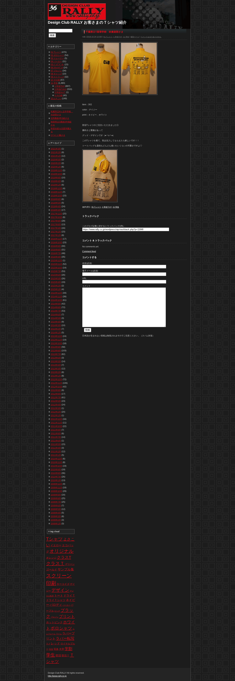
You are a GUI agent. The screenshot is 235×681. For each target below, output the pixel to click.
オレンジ (51, 557)
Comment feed (89, 251)
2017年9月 (56, 221)
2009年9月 (56, 495)
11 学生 (126, 37)
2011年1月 (56, 455)
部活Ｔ (65, 655)
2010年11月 (56, 462)
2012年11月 (56, 383)
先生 (51, 649)
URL (84, 278)
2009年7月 (56, 502)
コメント (86, 286)
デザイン (60, 590)
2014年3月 (56, 325)
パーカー (66, 605)
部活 (58, 655)
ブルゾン (54, 617)
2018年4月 (56, 206)
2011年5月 (56, 444)
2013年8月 (56, 350)
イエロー (55, 545)
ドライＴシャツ (55, 600)
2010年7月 (56, 477)
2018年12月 (56, 188)
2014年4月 (56, 322)
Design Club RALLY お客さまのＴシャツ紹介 (87, 22)
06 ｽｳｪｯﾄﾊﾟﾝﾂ (57, 67)
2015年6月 (56, 275)
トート (58, 595)
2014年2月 (56, 329)
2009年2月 (56, 520)
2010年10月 (56, 466)
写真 (56, 649)
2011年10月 (56, 426)
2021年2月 (56, 152)
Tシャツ (54, 538)
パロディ (56, 605)
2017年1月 (56, 235)
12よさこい (56, 98)
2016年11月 (56, 239)
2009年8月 (56, 498)
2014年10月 (56, 300)
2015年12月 (56, 260)
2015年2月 (56, 286)
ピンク (57, 611)
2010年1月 (56, 480)
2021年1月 (56, 156)
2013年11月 (56, 340)
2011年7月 (56, 437)
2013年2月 (56, 372)
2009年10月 (56, 491)
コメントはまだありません (151, 37)
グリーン (70, 564)
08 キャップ (56, 74)
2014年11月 (56, 296)
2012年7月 (56, 397)
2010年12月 (56, 459)
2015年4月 (56, 282)
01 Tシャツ (108, 37)
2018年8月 (56, 199)
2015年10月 (56, 268)
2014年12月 (56, 293)
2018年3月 (56, 210)
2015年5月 (56, 278)
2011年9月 (56, 430)
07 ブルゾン (56, 71)
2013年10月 (56, 343)
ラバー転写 (65, 638)
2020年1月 (56, 167)
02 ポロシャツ (57, 55)
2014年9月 (56, 304)
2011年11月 (56, 423)
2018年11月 (56, 192)
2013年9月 (56, 347)
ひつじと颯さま (58, 135)
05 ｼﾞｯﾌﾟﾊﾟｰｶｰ (57, 64)
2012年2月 (56, 412)
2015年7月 (56, 271)
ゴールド (51, 569)
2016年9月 (56, 246)
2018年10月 (56, 195)
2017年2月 (56, 231)
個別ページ (135, 37)
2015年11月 (56, 264)
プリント (67, 616)
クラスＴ (55, 563)
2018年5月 (56, 203)
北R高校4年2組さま (60, 118)
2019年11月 (56, 170)
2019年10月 (56, 174)
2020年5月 (56, 159)
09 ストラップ (57, 77)
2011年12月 (56, 419)
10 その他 (55, 80)
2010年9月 (56, 469)
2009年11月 (56, 487)
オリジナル (62, 551)
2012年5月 (56, 401)
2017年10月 (56, 217)
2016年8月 (56, 250)
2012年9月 (56, 390)
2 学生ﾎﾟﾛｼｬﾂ (61, 89)
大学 (61, 649)
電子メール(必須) (90, 271)
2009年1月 (56, 523)
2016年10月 (56, 242)
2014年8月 (56, 307)
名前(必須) (87, 263)
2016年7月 (56, 253)
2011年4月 (56, 448)
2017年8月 (56, 224)
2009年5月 (56, 509)
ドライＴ (69, 595)
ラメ (48, 644)
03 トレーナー (57, 58)
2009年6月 (56, 505)
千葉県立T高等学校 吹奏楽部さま (104, 31)
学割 (68, 649)
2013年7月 (56, 354)
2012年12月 (56, 379)
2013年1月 (56, 376)
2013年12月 (56, 336)
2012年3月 (56, 408)
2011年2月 (56, 451)
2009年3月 (56, 516)
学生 (50, 654)
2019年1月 (56, 185)
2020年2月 (56, 163)
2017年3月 (56, 228)
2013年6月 (56, 358)
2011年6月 (56, 441)
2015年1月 (56, 289)
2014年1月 (56, 332)
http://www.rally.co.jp (57, 676)
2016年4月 (56, 257)
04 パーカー (56, 61)
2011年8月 (56, 433)
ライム (59, 634)
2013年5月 (56, 361)
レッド (55, 643)
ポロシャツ (61, 628)
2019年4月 (56, 181)
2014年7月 (56, 311)
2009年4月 (56, 513)
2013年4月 (56, 365)
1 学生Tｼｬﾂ (117, 37)
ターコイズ (63, 583)
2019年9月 (56, 177)
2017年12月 (56, 213)
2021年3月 (56, 149)
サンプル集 (66, 569)
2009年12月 (56, 484)
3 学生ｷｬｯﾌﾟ (60, 92)
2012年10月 (56, 386)
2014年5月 (56, 318)
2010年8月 (56, 473)
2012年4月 (56, 404)
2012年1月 (56, 415)
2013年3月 (56, 368)
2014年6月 (56, 314)
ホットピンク (54, 622)
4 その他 (58, 95)
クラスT (64, 557)
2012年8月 (56, 394)
